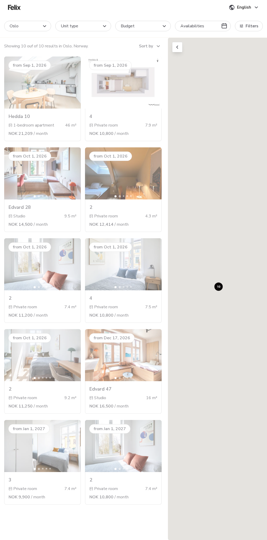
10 (218, 286)
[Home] (14, 7)
